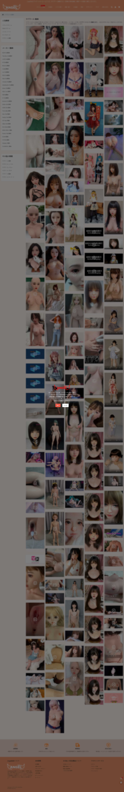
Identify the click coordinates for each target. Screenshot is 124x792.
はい (58, 405)
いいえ (65, 405)
